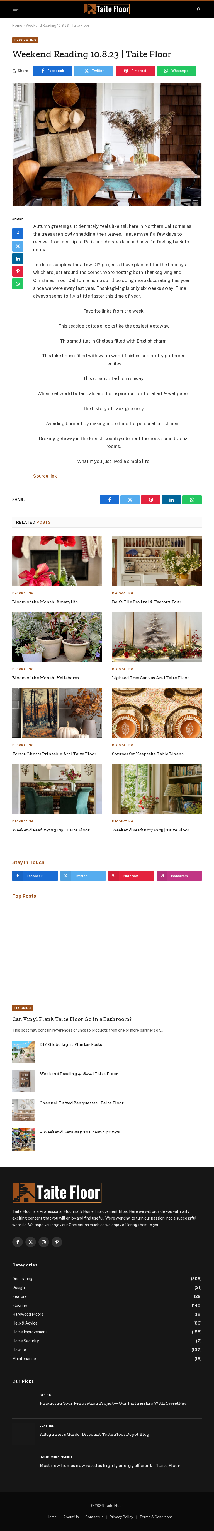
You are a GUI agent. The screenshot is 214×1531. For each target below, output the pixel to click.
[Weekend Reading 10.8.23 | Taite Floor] (107, 144)
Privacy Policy (121, 1517)
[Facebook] (17, 233)
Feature (19, 1296)
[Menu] (15, 9)
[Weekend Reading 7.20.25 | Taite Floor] (157, 789)
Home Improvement (29, 1332)
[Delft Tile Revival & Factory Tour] (157, 561)
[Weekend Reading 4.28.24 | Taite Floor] (23, 1081)
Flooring (22, 1008)
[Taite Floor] (107, 9)
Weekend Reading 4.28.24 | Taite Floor (79, 1073)
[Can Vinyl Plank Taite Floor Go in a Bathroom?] (107, 958)
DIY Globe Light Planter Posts (71, 1044)
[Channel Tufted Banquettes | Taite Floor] (23, 1110)
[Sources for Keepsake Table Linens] (157, 713)
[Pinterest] (17, 271)
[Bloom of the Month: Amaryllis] (57, 561)
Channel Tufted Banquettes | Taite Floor (82, 1102)
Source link (45, 476)
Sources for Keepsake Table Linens (148, 753)
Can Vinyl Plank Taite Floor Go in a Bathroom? (72, 1019)
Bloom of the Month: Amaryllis (45, 601)
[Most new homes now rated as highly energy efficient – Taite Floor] (23, 1465)
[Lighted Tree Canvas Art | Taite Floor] (157, 637)
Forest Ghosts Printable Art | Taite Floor (54, 753)
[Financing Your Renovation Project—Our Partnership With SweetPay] (23, 1403)
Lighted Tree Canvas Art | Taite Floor (150, 677)
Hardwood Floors (27, 1314)
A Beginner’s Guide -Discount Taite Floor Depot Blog (94, 1434)
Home (17, 25)
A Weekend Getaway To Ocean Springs (80, 1131)
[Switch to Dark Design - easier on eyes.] (199, 9)
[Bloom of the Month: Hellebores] (57, 637)
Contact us (94, 1517)
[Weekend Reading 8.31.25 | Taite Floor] (57, 789)
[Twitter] (17, 246)
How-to (19, 1350)
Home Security (25, 1341)
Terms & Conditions (156, 1517)
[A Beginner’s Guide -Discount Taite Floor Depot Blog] (23, 1434)
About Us (71, 1517)
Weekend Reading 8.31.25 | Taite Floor (51, 829)
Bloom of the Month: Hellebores (45, 677)
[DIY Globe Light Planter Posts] (23, 1052)
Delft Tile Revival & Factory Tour (146, 601)
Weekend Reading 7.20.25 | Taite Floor (150, 829)
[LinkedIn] (17, 258)
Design (18, 1287)
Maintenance (24, 1359)
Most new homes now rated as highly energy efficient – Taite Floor (110, 1465)
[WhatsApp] (17, 283)
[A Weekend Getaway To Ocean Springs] (23, 1139)
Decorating (25, 40)
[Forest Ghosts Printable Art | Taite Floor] (57, 713)
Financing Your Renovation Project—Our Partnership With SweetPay (113, 1403)
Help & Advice (25, 1323)
